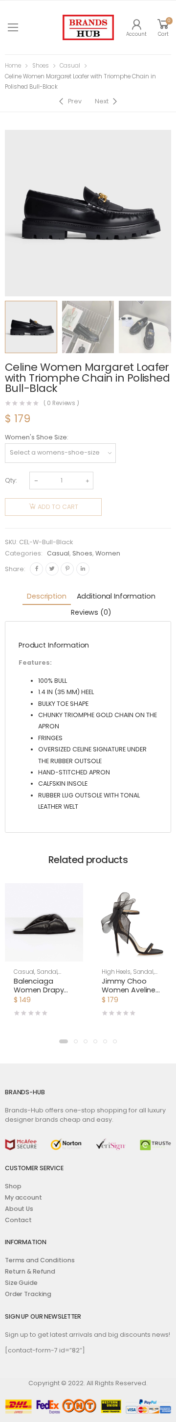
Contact (18, 1220)
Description (46, 596)
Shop (13, 1186)
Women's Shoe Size (36, 437)
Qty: (11, 480)
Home (13, 66)
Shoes (40, 66)
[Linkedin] (82, 569)
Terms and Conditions (39, 1260)
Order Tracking (28, 1294)
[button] (63, 1041)
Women (107, 553)
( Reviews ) (62, 404)
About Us (19, 1209)
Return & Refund (30, 1271)
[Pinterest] (67, 569)
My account (23, 1197)
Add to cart (58, 507)
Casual (70, 66)
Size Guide (21, 1282)
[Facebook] (36, 569)
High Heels (116, 972)
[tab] (46, 597)
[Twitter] (52, 569)
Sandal (47, 972)
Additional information (116, 596)
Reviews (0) (91, 612)
